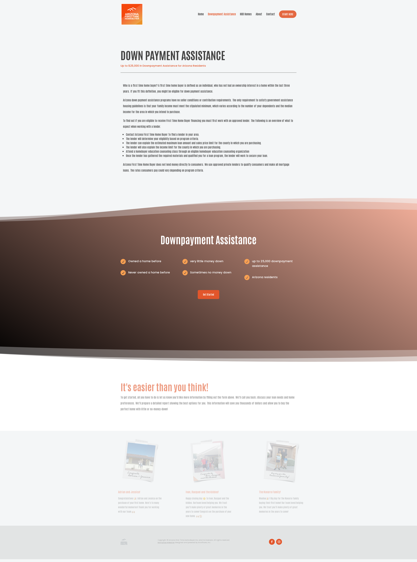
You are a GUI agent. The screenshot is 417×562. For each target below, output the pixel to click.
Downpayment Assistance (222, 14)
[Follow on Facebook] (272, 542)
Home (201, 14)
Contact (270, 14)
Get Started (208, 294)
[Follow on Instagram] (279, 542)
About (259, 14)
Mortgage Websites (166, 542)
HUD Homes (246, 14)
